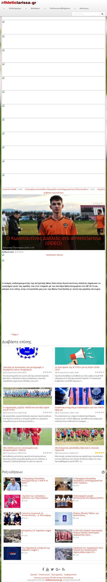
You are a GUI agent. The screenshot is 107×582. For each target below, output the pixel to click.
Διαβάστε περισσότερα (53, 192)
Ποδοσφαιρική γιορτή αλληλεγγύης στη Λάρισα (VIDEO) (88, 497)
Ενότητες (84, 8)
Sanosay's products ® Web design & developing (53, 577)
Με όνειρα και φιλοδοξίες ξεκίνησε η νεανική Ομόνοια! (77, 449)
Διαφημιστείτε (70, 574)
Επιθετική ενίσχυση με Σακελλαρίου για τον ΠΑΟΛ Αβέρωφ (79, 408)
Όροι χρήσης (56, 574)
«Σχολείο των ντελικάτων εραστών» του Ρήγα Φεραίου (35, 497)
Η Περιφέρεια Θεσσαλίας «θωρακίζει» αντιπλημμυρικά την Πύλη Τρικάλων (49, 189)
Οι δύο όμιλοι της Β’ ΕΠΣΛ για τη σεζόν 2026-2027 (77, 368)
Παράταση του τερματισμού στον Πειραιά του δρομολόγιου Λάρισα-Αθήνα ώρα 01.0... (88, 550)
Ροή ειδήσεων (12, 472)
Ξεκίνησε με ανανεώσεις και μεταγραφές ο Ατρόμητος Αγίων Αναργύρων (23, 368)
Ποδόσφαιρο (15, 8)
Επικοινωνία (44, 574)
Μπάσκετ (35, 8)
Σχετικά (34, 574)
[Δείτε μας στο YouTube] (47, 569)
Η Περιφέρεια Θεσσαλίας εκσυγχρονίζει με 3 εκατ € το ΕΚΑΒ (35, 480)
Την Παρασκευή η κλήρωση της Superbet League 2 (36, 549)
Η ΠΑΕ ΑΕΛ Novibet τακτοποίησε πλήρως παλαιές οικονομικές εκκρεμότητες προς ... (88, 532)
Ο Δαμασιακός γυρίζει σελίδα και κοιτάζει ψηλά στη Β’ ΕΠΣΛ (26, 408)
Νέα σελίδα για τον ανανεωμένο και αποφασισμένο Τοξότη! (20, 449)
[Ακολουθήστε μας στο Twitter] (52, 569)
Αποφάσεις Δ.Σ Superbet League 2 (36, 531)
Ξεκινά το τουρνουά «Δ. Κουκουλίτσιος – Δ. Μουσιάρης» (36, 514)
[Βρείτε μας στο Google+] (58, 569)
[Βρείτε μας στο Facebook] (43, 569)
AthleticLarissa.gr (54, 580)
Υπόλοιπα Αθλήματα (60, 8)
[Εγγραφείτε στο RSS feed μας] (63, 569)
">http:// (14, 334)
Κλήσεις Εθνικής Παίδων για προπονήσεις (86, 514)
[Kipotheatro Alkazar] (53, 254)
